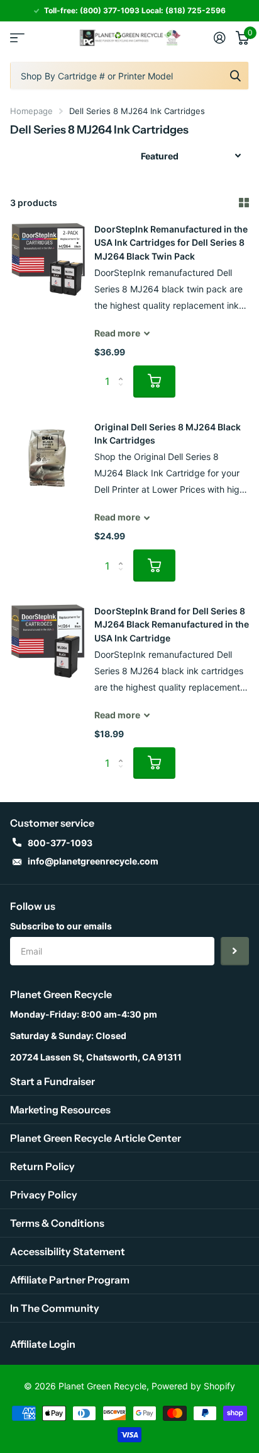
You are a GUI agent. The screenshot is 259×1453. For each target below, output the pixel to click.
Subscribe (235, 951)
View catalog (17, 37)
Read (117, 333)
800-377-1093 (60, 842)
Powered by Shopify (193, 1386)
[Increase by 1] (124, 370)
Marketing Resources (60, 1109)
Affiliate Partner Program (70, 1279)
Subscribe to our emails (61, 926)
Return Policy (42, 1166)
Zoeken (235, 75)
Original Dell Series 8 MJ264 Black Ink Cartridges (167, 433)
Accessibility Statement (67, 1251)
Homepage (31, 111)
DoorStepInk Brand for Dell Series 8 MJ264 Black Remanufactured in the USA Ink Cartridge (171, 624)
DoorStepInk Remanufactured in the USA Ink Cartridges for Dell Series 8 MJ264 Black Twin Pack (171, 242)
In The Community (54, 1308)
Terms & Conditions (57, 1223)
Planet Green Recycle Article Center (95, 1138)
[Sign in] (220, 38)
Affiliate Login (42, 1344)
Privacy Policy (43, 1194)
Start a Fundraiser (52, 1081)
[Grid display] (244, 203)
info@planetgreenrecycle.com (93, 861)
